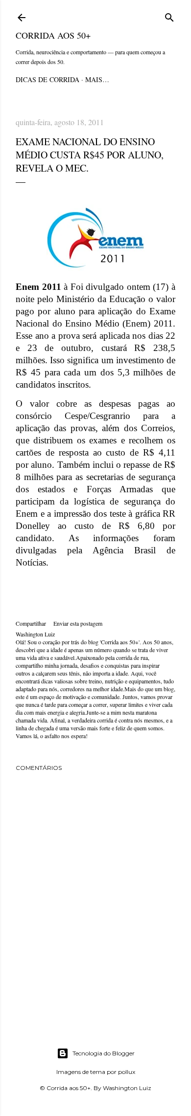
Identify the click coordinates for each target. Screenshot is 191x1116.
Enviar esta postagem (77, 623)
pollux (126, 1071)
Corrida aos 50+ (53, 35)
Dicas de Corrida (47, 79)
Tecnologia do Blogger (103, 1053)
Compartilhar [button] (31, 623)
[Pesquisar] (169, 16)
